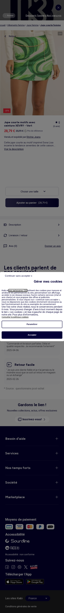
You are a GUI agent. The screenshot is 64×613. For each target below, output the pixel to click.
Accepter (32, 335)
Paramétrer (32, 324)
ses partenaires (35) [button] (18, 290)
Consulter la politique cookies (15, 317)
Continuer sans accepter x (18, 275)
